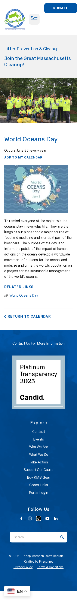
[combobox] (33, 537)
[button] (34, 19)
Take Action (38, 462)
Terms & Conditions (50, 567)
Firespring (46, 561)
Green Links (38, 485)
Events (38, 439)
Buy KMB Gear (38, 477)
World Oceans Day (23, 295)
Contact (38, 432)
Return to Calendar (29, 316)
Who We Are (38, 447)
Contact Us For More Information (38, 343)
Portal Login (38, 493)
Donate (60, 8)
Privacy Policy (23, 567)
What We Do (38, 455)
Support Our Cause (38, 470)
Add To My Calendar (23, 157)
